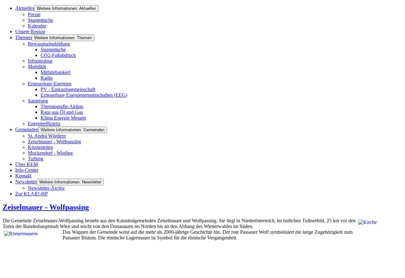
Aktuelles (24, 8)
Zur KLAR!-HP (31, 193)
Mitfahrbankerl (55, 72)
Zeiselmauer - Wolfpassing (54, 141)
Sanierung (38, 100)
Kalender (37, 25)
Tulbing (35, 158)
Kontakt (23, 175)
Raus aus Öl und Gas (61, 112)
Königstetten (40, 147)
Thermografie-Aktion (61, 106)
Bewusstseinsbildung (49, 43)
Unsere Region (30, 31)
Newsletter (26, 181)
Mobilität (37, 66)
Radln (46, 78)
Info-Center (26, 170)
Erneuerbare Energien (50, 83)
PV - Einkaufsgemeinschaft (67, 89)
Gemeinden (26, 129)
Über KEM (26, 164)
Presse (34, 14)
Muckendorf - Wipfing (50, 153)
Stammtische (40, 20)
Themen (23, 37)
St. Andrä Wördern (47, 136)
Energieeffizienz (44, 123)
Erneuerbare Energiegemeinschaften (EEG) (83, 95)
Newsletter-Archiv (46, 188)
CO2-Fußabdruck (58, 55)
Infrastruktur (40, 61)
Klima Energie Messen (63, 117)
